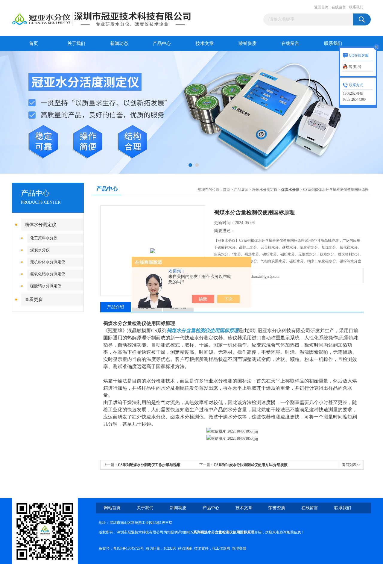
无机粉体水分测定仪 (47, 262)
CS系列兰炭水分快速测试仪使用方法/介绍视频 (251, 465)
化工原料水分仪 (43, 238)
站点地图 (185, 548)
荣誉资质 (247, 43)
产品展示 (241, 190)
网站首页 (112, 508)
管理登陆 (239, 548)
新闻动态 (119, 43)
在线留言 (339, 7)
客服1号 (355, 67)
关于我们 (76, 43)
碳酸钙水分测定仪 (45, 286)
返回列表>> (351, 465)
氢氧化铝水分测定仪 (47, 274)
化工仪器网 (221, 548)
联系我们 (356, 7)
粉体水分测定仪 (40, 224)
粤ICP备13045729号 (128, 548)
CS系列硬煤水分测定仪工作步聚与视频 (149, 465)
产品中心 (162, 43)
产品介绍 (115, 307)
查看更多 (34, 299)
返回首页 (321, 7)
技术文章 (205, 43)
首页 (33, 43)
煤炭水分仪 (40, 250)
